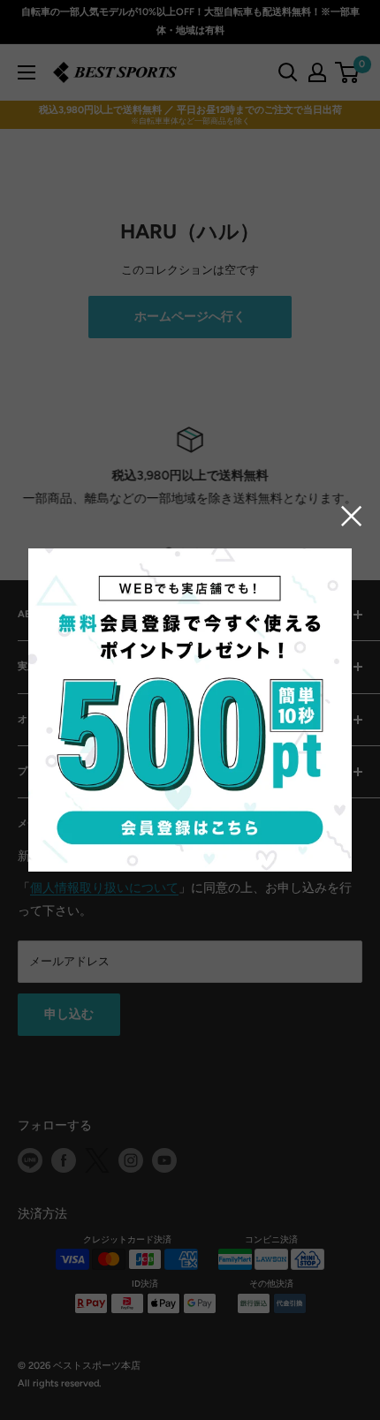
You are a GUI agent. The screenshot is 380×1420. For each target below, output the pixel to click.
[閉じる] (351, 515)
